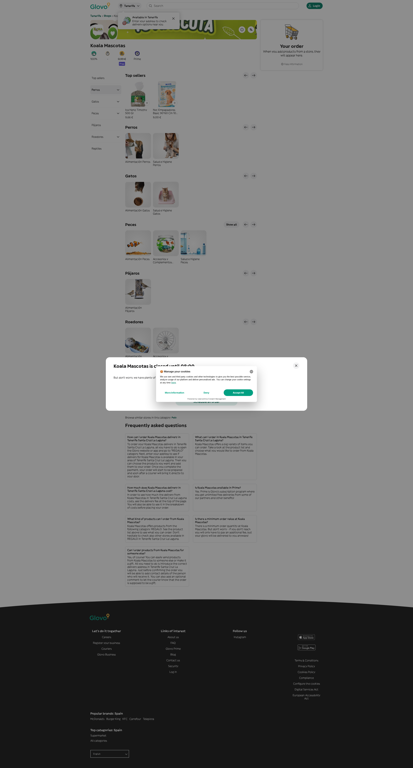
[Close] (296, 365)
